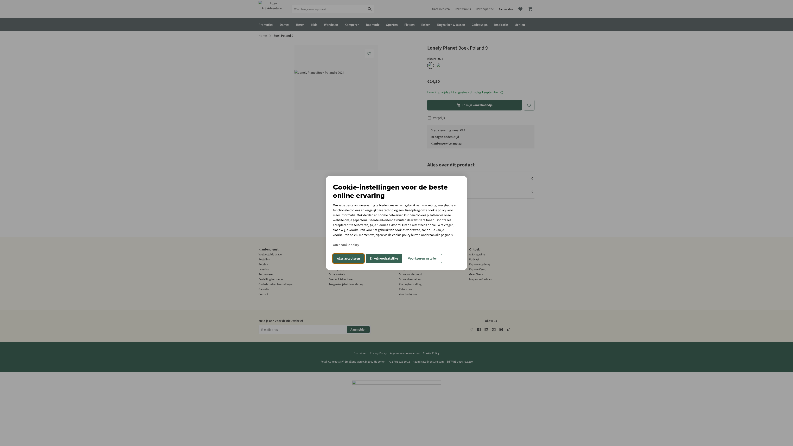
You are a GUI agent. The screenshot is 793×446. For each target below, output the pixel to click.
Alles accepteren (348, 258)
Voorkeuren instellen (423, 258)
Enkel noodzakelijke (384, 258)
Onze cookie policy (346, 245)
